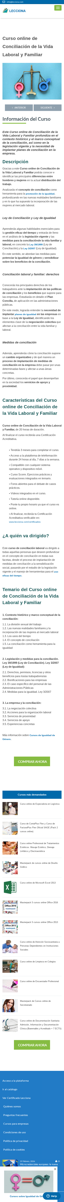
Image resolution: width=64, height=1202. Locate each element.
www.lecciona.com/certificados (25, 522)
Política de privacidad (15, 1141)
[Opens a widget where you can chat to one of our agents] (52, 1196)
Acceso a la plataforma (15, 1080)
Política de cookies (14, 1149)
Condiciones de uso (14, 1132)
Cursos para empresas (16, 1123)
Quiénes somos (12, 1106)
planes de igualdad (25, 314)
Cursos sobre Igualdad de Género (29, 1196)
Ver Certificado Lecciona (16, 1098)
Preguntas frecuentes (15, 1115)
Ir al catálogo (9, 1089)
